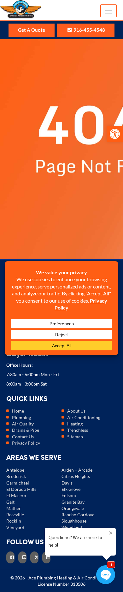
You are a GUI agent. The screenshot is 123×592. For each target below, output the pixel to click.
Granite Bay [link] (73, 502)
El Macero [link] (16, 495)
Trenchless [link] (77, 430)
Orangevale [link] (73, 508)
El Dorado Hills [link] (21, 489)
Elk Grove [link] (71, 489)
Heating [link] (75, 423)
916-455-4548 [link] (89, 30)
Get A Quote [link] (31, 30)
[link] (115, 134)
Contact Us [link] (23, 436)
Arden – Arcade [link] (77, 470)
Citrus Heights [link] (76, 476)
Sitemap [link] (75, 436)
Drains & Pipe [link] (25, 430)
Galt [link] (10, 502)
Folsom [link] (69, 495)
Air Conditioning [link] (83, 417)
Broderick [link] (16, 476)
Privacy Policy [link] (26, 443)
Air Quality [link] (23, 423)
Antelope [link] (15, 470)
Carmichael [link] (17, 482)
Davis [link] (67, 482)
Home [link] (18, 411)
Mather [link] (13, 508)
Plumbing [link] (21, 417)
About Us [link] (76, 411)
